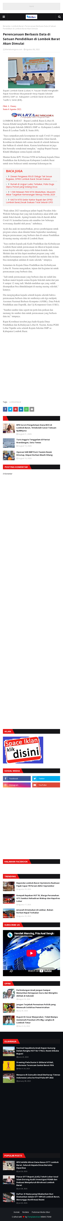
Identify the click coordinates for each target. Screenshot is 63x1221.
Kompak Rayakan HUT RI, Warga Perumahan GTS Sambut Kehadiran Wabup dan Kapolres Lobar (38, 898)
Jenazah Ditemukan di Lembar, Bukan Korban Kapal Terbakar (34, 911)
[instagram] (17, 784)
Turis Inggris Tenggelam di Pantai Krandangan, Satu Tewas (33, 441)
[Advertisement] (31, 366)
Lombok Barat (17, 26)
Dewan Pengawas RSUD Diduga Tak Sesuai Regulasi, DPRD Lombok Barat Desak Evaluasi (29, 178)
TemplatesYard (34, 1217)
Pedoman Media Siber (41, 1212)
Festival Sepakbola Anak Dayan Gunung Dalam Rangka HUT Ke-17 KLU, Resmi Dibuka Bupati (37, 1051)
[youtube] (46, 784)
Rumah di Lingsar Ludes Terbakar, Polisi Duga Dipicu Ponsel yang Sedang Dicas (30, 185)
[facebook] (17, 778)
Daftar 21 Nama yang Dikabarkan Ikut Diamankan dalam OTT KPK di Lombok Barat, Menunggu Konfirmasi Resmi (38, 1197)
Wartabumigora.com (13, 49)
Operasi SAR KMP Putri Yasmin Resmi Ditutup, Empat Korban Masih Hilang (34, 453)
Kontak (16, 1212)
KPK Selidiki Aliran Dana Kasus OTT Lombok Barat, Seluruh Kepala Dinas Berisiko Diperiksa (37, 1165)
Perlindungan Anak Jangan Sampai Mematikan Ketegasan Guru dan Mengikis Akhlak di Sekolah (37, 993)
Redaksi (25, 1212)
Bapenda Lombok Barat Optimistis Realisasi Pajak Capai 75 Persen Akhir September (37, 884)
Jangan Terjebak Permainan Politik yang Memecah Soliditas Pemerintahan (36, 1006)
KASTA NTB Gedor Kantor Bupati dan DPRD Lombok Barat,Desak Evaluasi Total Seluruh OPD (29, 201)
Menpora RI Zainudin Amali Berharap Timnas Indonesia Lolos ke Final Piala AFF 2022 (38, 1076)
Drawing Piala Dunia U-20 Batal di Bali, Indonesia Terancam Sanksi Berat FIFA (35, 1064)
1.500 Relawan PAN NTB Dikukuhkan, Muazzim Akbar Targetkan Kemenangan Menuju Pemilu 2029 (30, 193)
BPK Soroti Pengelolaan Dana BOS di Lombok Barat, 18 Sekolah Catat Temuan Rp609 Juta (36, 428)
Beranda (6, 26)
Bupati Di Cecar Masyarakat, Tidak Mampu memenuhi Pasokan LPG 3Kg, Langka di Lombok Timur (37, 1020)
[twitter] (46, 778)
